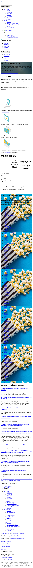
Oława (5, 302)
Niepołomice (7, 292)
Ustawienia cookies (5, 546)
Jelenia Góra (7, 254)
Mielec (5, 284)
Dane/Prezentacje (11, 512)
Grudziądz (6, 244)
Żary (5, 377)
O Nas (5, 522)
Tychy (5, 356)
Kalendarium (10, 516)
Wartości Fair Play (11, 506)
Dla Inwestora (7, 19)
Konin (5, 261)
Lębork (5, 279)
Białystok (6, 214)
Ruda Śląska (7, 321)
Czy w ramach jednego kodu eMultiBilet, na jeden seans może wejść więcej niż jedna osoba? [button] (15, 462)
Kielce (5, 258)
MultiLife (9, 15)
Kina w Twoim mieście (6, 73)
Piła (5, 309)
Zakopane (6, 369)
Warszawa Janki (8, 359)
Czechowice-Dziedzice (9, 228)
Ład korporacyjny (11, 515)
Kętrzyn (6, 270)
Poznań (5, 312)
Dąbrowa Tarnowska (9, 232)
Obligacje (9, 518)
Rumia (5, 323)
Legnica (6, 274)
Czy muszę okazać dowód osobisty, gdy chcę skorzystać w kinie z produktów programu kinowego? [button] (15, 425)
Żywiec (5, 382)
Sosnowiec (6, 334)
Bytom (5, 222)
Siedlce (5, 327)
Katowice (6, 257)
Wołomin (6, 363)
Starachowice (7, 337)
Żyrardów (6, 380)
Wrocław (6, 365)
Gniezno (6, 242)
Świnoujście (7, 349)
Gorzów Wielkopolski (9, 243)
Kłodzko (6, 272)
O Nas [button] (5, 20)
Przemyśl (6, 314)
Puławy (5, 316)
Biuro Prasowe (10, 27)
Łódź (5, 282)
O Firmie (9, 22)
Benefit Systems (8, 486)
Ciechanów (6, 226)
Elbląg (5, 233)
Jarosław (6, 250)
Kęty (5, 271)
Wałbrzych (6, 361)
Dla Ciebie (6, 487)
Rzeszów (6, 326)
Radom (5, 320)
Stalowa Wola (7, 335)
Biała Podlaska (7, 212)
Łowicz (5, 281)
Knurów (6, 260)
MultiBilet (9, 12)
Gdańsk (5, 237)
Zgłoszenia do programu (13, 505)
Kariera (8, 26)
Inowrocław (7, 247)
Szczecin (6, 342)
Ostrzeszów (6, 300)
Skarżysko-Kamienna (9, 328)
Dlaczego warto (10, 502)
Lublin (5, 278)
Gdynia (5, 239)
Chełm (5, 225)
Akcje (8, 513)
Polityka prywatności (6, 541)
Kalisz (5, 256)
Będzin (5, 223)
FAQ (5, 58)
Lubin (5, 277)
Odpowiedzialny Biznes (12, 23)
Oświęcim (6, 303)
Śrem (5, 345)
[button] (7, 40)
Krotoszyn (6, 267)
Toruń (5, 355)
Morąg (5, 285)
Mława (5, 289)
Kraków (6, 264)
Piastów (6, 306)
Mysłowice (6, 288)
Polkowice (6, 310)
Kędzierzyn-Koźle (8, 268)
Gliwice (6, 240)
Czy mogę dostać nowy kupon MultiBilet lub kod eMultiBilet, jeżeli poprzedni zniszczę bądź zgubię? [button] (16, 479)
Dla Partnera (7, 17)
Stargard (6, 338)
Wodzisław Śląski (8, 362)
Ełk (4, 235)
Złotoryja (6, 376)
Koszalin (6, 263)
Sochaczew (6, 331)
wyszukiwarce (5, 112)
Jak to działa (7, 54)
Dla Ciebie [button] (6, 9)
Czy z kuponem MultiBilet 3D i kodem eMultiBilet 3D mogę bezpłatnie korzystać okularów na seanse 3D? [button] (16, 451)
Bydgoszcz (6, 221)
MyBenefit (9, 16)
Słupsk (5, 344)
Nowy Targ (6, 295)
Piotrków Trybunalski (9, 307)
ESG (8, 519)
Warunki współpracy (12, 504)
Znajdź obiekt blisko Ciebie (7, 207)
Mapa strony (4, 549)
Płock (5, 317)
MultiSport (9, 10)
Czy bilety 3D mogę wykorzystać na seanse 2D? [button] (13, 444)
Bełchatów (6, 211)
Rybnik (5, 324)
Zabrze (5, 368)
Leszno (5, 275)
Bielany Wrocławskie (9, 215)
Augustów (6, 209)
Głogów (6, 246)
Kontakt (6, 60)
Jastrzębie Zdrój (7, 251)
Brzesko (6, 218)
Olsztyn (5, 298)
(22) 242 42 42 (14, 536)
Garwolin (6, 236)
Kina (5, 57)
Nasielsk (6, 291)
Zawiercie (6, 372)
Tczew (5, 352)
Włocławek (6, 366)
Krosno (5, 265)
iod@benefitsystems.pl (6, 557)
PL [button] (4, 33)
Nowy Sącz (6, 293)
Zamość (6, 370)
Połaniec (6, 313)
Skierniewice (7, 330)
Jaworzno (6, 253)
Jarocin (5, 249)
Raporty (9, 511)
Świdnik (6, 348)
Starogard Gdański (8, 340)
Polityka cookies (5, 543)
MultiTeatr (9, 13)
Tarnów (5, 351)
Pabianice (6, 305)
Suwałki (6, 341)
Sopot (5, 333)
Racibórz (6, 319)
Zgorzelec (6, 373)
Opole (5, 299)
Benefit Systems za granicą (13, 24)
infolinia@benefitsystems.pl (17, 538)
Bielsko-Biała (7, 216)
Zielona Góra (7, 375)
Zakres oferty (7, 56)
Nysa (5, 296)
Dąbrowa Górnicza (8, 230)
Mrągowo (6, 286)
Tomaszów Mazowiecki (9, 354)
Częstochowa (7, 229)
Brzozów (6, 219)
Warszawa (6, 358)
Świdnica (6, 347)
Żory (5, 379)
